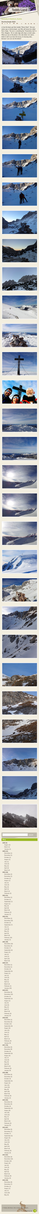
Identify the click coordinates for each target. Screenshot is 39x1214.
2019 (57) (5, 990)
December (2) (8, 874)
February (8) (7, 1176)
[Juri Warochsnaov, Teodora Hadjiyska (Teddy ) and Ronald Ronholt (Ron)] (20, 392)
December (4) (8, 1074)
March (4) (7, 935)
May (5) (6, 1062)
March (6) (7, 910)
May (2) (6, 866)
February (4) (7, 1013)
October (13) (8, 1024)
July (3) (6, 975)
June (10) (7, 1192)
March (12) (7, 1066)
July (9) (6, 1165)
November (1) (8, 855)
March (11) (7, 1121)
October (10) (8, 1161)
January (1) (7, 849)
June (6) (6, 929)
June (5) (6, 977)
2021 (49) (5, 942)
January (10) (8, 988)
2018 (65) (5, 1017)
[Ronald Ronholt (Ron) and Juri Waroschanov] (20, 166)
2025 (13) (5, 851)
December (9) (8, 992)
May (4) (6, 906)
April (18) (7, 1091)
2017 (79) (5, 1045)
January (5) (7, 1125)
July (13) (6, 1030)
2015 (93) (5, 1100)
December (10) (8, 943)
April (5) (6, 933)
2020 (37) (5, 963)
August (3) (7, 845)
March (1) (7, 847)
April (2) (6, 868)
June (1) (6, 956)
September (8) (8, 1026)
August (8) (7, 1028)
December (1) (8, 853)
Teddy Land (19, 10)
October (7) (7, 948)
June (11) (7, 1114)
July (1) (6, 861)
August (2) (7, 952)
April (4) (6, 1171)
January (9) (7, 1043)
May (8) (6, 1089)
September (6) (8, 971)
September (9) (8, 1053)
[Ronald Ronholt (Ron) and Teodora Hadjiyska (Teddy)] (20, 194)
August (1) (7, 859)
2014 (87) (5, 1127)
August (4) (7, 1055)
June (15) (7, 1087)
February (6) (7, 1095)
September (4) (8, 950)
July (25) (6, 1112)
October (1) (7, 857)
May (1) (6, 1034)
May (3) (6, 887)
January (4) (7, 1015)
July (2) (6, 882)
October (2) (7, 878)
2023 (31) (5, 895)
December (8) (8, 1182)
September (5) (8, 1081)
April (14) (7, 958)
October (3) (7, 969)
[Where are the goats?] (20, 618)
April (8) (6, 908)
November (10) (8, 920)
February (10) (8, 937)
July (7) (6, 1057)
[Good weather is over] (20, 816)
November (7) (8, 1131)
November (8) (8, 1049)
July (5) (6, 1003)
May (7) (6, 1117)
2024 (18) (5, 872)
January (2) (7, 1098)
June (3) (6, 885)
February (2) (7, 893)
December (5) (8, 1047)
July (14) (6, 1085)
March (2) (7, 870)
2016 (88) (5, 1072)
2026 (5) (4, 843)
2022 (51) (5, 916)
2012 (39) (5, 1180)
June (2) (6, 863)
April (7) (6, 1009)
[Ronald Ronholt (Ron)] (20, 137)
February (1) (7, 986)
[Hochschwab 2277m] (20, 364)
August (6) (7, 1138)
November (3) (8, 946)
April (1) (6, 889)
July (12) (6, 1140)
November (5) (8, 1022)
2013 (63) (5, 1155)
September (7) (8, 901)
